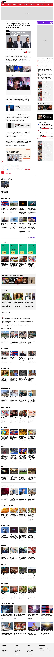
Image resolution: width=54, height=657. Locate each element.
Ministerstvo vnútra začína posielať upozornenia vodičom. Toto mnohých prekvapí (23, 477)
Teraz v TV (39, 122)
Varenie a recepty (7, 506)
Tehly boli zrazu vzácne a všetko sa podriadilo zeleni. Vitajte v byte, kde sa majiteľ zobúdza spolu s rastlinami (13, 576)
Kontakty (28, 645)
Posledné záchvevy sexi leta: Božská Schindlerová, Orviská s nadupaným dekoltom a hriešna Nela (31, 379)
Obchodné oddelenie (30, 650)
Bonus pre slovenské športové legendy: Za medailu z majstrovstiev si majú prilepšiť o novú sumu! (13, 438)
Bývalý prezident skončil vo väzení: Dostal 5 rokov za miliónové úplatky (22, 359)
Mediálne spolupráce (4, 499)
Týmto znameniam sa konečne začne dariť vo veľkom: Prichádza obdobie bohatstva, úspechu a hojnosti (47, 117)
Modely (11, 480)
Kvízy (38, 4)
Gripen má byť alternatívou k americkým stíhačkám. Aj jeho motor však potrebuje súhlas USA (4, 536)
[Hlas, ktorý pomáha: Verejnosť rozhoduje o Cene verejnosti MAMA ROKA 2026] (5, 491)
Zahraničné (9, 4)
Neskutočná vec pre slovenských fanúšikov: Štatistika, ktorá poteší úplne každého (22, 265)
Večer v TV (46, 122)
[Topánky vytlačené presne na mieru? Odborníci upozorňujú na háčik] (14, 393)
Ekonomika (32, 4)
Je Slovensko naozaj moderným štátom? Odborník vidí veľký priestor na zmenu (16, 318)
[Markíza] (38, 124)
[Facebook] (40, 646)
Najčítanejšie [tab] (41, 58)
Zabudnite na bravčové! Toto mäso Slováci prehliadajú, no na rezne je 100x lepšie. (14, 517)
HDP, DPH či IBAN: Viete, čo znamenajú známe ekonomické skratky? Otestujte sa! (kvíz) (5, 438)
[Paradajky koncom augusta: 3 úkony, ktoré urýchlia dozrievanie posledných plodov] (23, 588)
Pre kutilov (5, 584)
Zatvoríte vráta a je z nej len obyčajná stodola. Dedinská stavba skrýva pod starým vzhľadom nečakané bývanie (31, 576)
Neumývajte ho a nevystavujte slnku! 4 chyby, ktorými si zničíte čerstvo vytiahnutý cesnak (31, 595)
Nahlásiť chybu (8, 173)
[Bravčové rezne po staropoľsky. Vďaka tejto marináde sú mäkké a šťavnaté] (5, 510)
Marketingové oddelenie (30, 652)
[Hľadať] (52, 4)
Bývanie (3, 565)
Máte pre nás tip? (29, 654)
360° (18, 166)
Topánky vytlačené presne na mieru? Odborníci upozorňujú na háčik (14, 398)
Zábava (44, 115)
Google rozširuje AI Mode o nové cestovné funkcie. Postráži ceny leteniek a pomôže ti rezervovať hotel (31, 536)
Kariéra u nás (4, 651)
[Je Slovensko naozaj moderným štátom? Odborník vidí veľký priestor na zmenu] (5, 334)
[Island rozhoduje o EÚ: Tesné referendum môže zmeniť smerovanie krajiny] (14, 353)
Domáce (3, 4)
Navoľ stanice (39, 138)
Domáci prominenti (18, 21)
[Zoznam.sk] (42, 650)
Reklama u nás (17, 647)
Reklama (16, 645)
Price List (16, 652)
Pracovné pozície (5, 242)
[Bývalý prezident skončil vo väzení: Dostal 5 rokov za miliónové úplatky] (23, 353)
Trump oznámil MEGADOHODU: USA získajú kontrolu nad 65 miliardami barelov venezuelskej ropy (31, 360)
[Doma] (38, 133)
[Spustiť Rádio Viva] (45, 22)
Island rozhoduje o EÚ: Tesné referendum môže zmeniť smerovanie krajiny (15, 325)
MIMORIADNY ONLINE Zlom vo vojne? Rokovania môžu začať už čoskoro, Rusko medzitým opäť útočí (47, 149)
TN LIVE (3, 545)
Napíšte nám (4, 652)
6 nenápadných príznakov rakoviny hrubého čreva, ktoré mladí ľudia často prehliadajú (31, 399)
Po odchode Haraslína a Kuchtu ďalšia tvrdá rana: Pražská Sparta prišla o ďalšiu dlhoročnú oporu (4, 457)
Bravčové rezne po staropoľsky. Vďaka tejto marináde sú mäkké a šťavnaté (4, 516)
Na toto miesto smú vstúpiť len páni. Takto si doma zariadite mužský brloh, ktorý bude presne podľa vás (4, 576)
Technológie (5, 525)
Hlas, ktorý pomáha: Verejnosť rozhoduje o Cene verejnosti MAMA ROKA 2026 (5, 496)
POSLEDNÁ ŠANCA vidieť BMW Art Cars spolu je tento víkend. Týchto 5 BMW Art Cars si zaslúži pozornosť (5, 477)
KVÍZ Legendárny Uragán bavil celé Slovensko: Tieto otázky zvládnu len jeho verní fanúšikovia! (13, 379)
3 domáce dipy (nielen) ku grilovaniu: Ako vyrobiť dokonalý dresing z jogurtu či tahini (31, 517)
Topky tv (42, 4)
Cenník (16, 651)
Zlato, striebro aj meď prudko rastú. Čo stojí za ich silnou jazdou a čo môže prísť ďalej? (22, 438)
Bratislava (29, 343)
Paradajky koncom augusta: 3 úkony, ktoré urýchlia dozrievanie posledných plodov (22, 595)
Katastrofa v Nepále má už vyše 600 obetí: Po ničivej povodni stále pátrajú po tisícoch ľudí (18, 315)
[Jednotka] (38, 130)
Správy (3, 307)
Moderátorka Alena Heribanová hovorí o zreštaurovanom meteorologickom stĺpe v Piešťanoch (6, 303)
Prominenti (15, 4)
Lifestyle (47, 4)
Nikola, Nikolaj (31, 1)
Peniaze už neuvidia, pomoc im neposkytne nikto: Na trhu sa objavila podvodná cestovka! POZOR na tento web (18, 322)
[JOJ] (38, 127)
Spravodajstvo (29, 647)
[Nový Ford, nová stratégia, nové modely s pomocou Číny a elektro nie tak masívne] (14, 471)
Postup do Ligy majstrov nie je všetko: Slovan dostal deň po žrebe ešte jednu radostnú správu (14, 457)
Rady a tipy (29, 520)
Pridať (28, 169)
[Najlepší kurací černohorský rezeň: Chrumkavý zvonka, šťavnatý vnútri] (23, 510)
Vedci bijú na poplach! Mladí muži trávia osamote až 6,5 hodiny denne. (23, 398)
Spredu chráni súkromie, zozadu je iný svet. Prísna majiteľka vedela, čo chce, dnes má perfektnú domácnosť (23, 576)
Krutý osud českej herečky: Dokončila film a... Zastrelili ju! (23, 378)
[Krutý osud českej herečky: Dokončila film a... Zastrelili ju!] (23, 373)
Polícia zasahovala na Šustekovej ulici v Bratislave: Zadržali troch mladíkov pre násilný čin (32, 340)
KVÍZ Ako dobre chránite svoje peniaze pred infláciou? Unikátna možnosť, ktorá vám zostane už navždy (31, 265)
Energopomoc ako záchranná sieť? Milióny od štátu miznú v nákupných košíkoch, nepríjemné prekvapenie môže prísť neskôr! (31, 438)
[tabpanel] (45, 69)
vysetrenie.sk (30, 402)
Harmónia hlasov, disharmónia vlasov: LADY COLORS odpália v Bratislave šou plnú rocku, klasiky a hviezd (5, 265)
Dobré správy (5, 408)
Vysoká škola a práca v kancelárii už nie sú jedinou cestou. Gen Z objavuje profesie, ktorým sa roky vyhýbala (14, 497)
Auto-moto (4, 466)
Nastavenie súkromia (5, 650)
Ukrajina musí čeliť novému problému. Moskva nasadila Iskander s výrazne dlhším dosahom (22, 536)
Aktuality (20, 500)
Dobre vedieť (2, 269)
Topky (11, 21)
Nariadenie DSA (4, 654)
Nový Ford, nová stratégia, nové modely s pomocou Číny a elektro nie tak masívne (13, 477)
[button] (26, 52)
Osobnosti (20, 380)
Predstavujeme (30, 480)
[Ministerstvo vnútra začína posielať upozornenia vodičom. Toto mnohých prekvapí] (23, 471)
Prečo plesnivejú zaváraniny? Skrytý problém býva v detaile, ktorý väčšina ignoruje (13, 595)
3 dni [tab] (47, 58)
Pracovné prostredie (12, 500)
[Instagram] (42, 646)
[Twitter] (44, 646)
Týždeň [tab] (51, 58)
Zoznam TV (5, 291)
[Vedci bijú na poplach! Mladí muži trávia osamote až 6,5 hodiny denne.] (23, 393)
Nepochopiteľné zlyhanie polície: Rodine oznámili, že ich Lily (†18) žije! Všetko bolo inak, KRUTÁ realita (47, 159)
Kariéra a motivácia (7, 486)
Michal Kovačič (14, 166)
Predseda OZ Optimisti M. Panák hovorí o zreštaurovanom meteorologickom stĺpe (29, 303)
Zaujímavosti (26, 4)
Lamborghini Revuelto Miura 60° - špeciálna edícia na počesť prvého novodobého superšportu (32, 477)
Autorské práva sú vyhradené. (43, 648)
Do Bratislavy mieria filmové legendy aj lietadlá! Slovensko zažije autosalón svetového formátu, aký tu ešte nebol (14, 265)
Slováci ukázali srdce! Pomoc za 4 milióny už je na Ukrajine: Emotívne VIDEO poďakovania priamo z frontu (5, 190)
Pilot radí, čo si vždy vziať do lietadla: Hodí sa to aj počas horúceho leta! (5, 398)
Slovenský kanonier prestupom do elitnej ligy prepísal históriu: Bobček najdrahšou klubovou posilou (31, 457)
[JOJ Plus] (38, 135)
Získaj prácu (29, 500)
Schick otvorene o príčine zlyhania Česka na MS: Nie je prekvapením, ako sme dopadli (23, 457)
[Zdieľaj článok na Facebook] (2, 165)
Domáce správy (6, 329)
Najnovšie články (5, 312)
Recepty (2, 598)
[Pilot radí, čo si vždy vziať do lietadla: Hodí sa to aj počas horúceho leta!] (5, 393)
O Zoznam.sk (4, 645)
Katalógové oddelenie (30, 651)
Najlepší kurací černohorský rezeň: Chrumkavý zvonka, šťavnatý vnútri (22, 516)
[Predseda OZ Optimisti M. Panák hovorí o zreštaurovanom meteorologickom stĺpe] (30, 296)
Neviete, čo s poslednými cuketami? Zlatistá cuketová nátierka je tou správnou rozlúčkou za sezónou (5, 595)
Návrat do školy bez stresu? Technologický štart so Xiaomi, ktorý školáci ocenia (31, 419)
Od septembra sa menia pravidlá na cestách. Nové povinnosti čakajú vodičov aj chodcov (22, 556)
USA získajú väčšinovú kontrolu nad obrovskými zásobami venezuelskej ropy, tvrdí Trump (4, 556)
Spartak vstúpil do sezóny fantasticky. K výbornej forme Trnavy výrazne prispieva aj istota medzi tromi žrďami (32, 556)
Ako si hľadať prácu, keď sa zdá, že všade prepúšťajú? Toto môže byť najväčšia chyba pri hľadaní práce (32, 497)
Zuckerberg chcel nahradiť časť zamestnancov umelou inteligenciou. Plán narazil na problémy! (22, 497)
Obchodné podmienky (18, 650)
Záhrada (20, 598)
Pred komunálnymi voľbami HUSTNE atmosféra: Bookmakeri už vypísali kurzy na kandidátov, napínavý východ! (22, 340)
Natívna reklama (17, 654)
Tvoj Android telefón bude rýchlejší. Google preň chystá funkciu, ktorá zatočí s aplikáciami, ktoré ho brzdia (14, 536)
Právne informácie (4, 647)
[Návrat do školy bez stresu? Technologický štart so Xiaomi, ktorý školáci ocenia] (32, 413)
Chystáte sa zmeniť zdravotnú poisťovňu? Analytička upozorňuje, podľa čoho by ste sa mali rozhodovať (13, 556)
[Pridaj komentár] (2, 161)
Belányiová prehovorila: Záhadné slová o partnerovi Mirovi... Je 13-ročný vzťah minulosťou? (18, 303)
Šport (20, 4)
